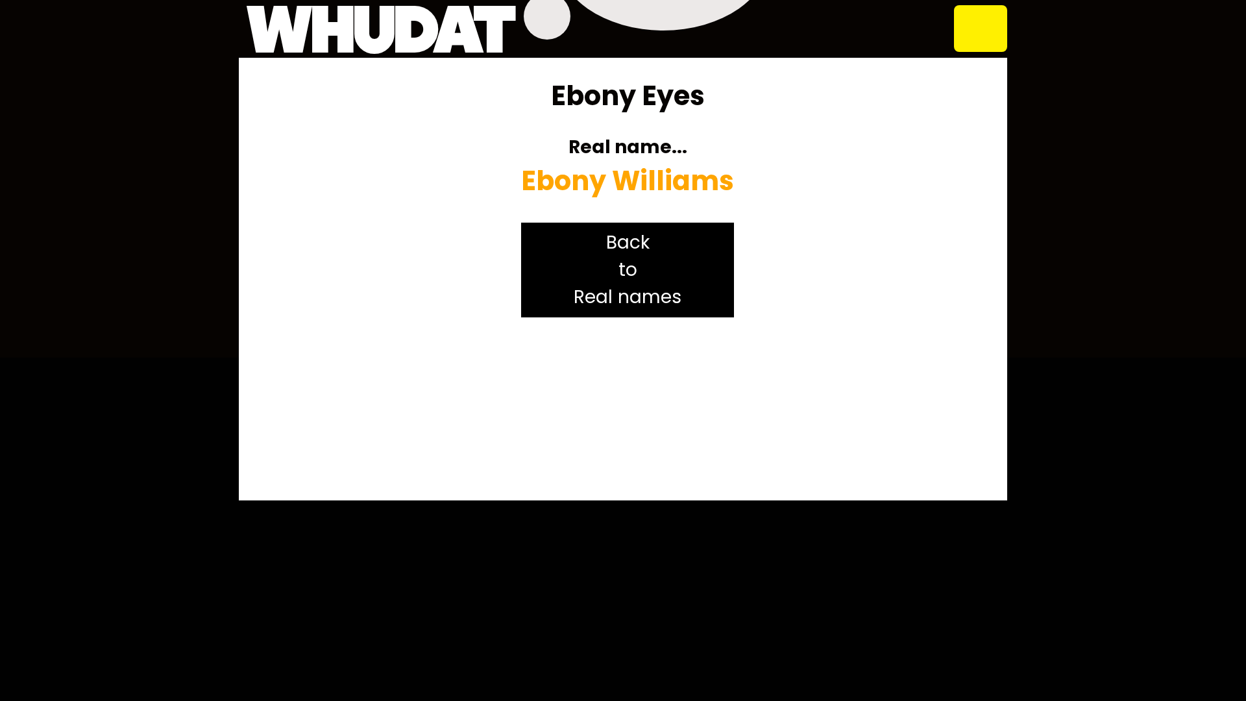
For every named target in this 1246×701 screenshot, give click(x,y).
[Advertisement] (627, 409)
